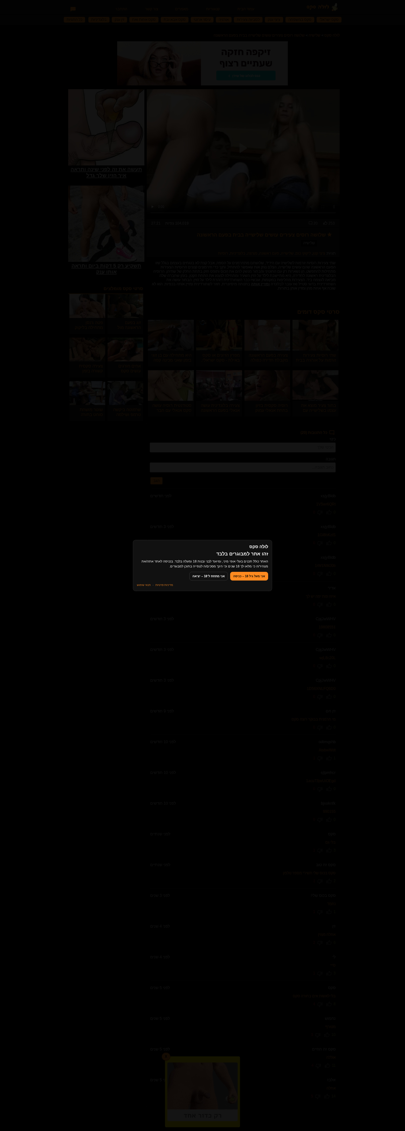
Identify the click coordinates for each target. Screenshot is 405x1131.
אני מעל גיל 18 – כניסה (249, 576)
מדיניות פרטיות (164, 585)
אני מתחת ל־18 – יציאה (208, 576)
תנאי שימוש (144, 585)
